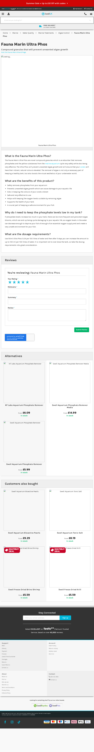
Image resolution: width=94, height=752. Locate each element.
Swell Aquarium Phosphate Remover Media (70, 406)
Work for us (5, 685)
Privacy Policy (6, 690)
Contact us (5, 667)
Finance (4, 654)
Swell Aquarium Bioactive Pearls (24, 533)
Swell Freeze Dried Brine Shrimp (24, 589)
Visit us (4, 679)
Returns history (53, 648)
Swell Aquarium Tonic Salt (70, 533)
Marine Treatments (46, 33)
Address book (53, 651)
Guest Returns (6, 665)
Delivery (4, 648)
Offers (3, 645)
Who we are (5, 682)
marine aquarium (52, 163)
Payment (4, 651)
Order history (52, 645)
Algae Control (64, 33)
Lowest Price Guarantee (8, 656)
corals (82, 167)
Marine (15, 33)
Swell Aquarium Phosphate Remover (24, 464)
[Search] (90, 20)
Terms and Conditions (8, 687)
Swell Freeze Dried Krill (70, 589)
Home (5, 33)
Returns (4, 662)
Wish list (51, 654)
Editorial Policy (6, 693)
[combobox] (45, 20)
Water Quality (28, 33)
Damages (4, 659)
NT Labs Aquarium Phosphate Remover (24, 405)
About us (4, 676)
